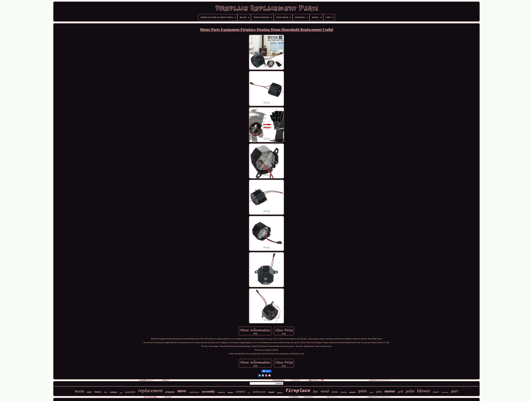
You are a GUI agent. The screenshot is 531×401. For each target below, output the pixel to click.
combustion (194, 392)
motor (390, 391)
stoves (335, 391)
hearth (79, 391)
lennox (97, 391)
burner (230, 392)
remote (271, 392)
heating (343, 392)
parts (362, 390)
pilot (379, 391)
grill (400, 391)
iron (249, 392)
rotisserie (221, 392)
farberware (259, 391)
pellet (410, 391)
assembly (208, 391)
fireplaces (280, 392)
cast (121, 392)
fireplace (297, 390)
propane (170, 391)
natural (352, 392)
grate (371, 392)
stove (181, 390)
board (436, 391)
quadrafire (130, 391)
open (89, 392)
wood (325, 391)
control (240, 391)
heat (105, 392)
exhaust (113, 392)
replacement (150, 390)
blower (423, 390)
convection (444, 392)
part (454, 391)
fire (315, 391)
